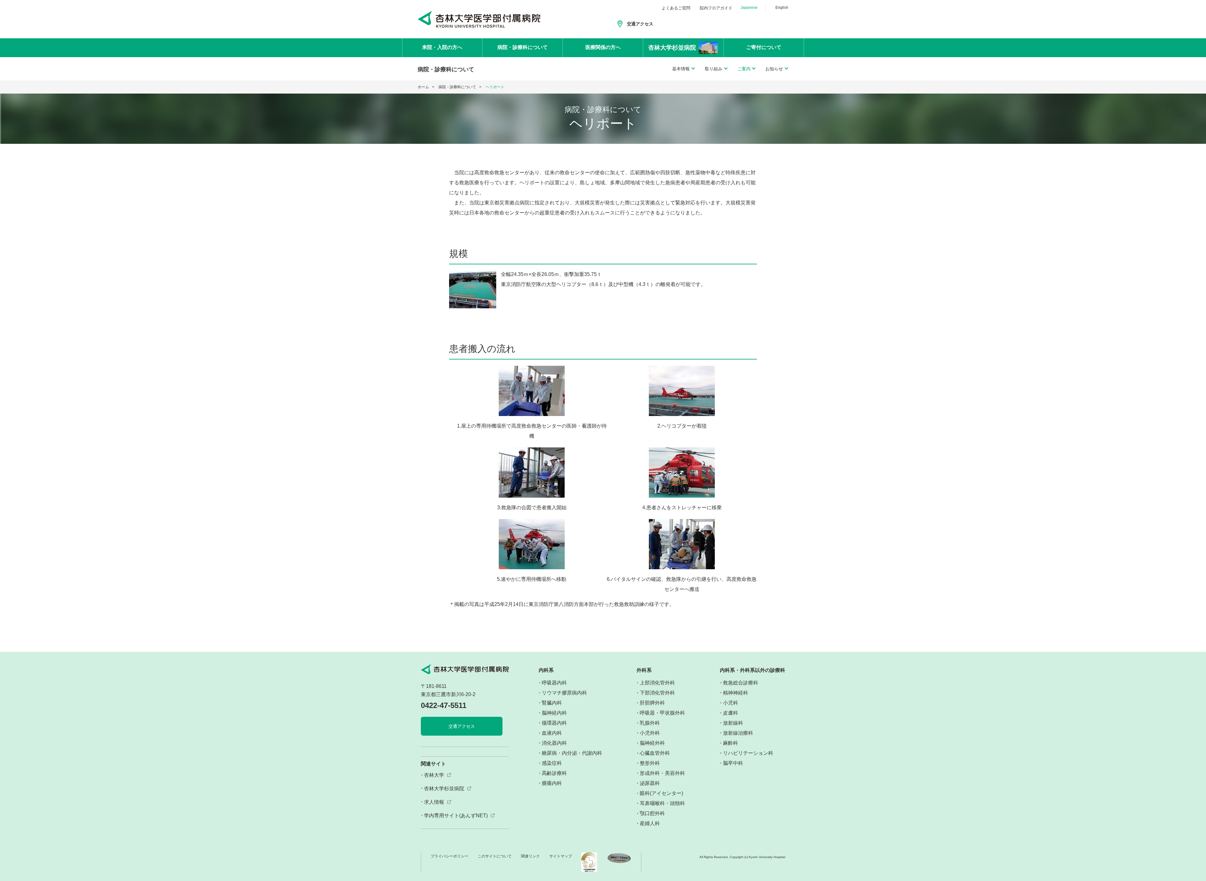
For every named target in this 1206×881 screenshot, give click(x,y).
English (781, 7)
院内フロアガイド (716, 8)
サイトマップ (560, 856)
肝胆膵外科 (652, 702)
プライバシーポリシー (449, 856)
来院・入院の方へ (442, 47)
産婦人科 (650, 823)
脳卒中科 (733, 763)
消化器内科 (554, 743)
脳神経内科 (554, 713)
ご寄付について (763, 47)
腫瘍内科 (552, 783)
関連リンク (530, 856)
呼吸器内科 (554, 682)
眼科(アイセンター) (661, 793)
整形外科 (650, 763)
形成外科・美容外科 (662, 773)
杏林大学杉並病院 (444, 788)
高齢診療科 (554, 773)
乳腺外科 (650, 723)
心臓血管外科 (655, 753)
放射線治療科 (738, 733)
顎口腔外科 (652, 813)
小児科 (730, 702)
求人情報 (434, 802)
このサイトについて (495, 856)
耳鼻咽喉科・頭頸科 (662, 803)
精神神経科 (735, 692)
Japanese (749, 7)
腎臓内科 (552, 702)
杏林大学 (434, 775)
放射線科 (733, 723)
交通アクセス (640, 23)
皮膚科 (730, 713)
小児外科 (650, 733)
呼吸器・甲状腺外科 (662, 713)
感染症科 (552, 763)
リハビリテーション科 (748, 753)
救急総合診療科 (740, 682)
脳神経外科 (652, 743)
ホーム (423, 87)
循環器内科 (554, 723)
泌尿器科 (650, 783)
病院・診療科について (522, 47)
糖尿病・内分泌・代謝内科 (572, 753)
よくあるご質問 (676, 8)
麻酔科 (730, 743)
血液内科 (552, 733)
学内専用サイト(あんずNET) (456, 815)
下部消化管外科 (657, 692)
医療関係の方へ (603, 47)
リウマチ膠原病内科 (564, 692)
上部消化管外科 (657, 682)
